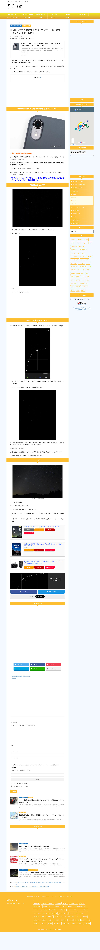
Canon (72, 243)
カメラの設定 (27, 17)
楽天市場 (49, 529)
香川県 (74, 200)
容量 (72, 280)
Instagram (84, 243)
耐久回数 (78, 286)
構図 (87, 283)
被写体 (72, 290)
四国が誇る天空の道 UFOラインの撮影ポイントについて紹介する (32, 886)
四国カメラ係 (11, 900)
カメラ (83, 253)
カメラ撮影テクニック (13, 14)
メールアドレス (15, 752)
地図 (72, 276)
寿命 (83, 280)
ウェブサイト (14, 758)
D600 (78, 243)
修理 (83, 270)
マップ (88, 263)
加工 (87, 273)
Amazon (39, 529)
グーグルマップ (74, 259)
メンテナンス (83, 266)
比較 (72, 286)
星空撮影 (14, 678)
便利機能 (73, 270)
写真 (88, 270)
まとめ (40, 17)
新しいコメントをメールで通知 (20, 783)
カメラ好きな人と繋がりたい (77, 256)
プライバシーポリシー (45, 896)
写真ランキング (82, 305)
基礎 (88, 276)
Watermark (81, 246)
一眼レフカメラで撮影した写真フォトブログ (15, 903)
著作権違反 (85, 286)
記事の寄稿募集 (76, 220)
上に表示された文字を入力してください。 (21, 770)
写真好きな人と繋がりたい (77, 273)
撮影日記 (68, 14)
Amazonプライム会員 (83, 239)
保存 (79, 270)
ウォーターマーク (75, 253)
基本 (83, 276)
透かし (82, 290)
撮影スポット (74, 283)
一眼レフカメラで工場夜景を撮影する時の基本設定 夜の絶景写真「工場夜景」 (41, 872)
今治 (90, 266)
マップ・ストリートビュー (13, 17)
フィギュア (81, 263)
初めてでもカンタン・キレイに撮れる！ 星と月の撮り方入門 (41, 527)
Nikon (90, 243)
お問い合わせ (68, 17)
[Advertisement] (37, 94)
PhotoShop (74, 246)
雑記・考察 (54, 14)
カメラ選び (89, 256)
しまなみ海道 (74, 249)
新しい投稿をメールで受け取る (20, 786)
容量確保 (78, 280)
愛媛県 (74, 197)
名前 (12, 745)
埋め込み (78, 276)
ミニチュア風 (74, 266)
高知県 (74, 203)
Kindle (28, 529)
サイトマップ (54, 17)
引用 (88, 280)
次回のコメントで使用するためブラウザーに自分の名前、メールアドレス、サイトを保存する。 (36, 765)
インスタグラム (83, 249)
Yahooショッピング (29, 532)
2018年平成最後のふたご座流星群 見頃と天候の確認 (34, 846)
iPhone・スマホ (81, 14)
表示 (39, 77)
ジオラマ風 (73, 263)
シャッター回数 (84, 259)
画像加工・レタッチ (40, 14)
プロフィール (36, 896)
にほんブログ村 (81, 310)
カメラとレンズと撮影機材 (27, 14)
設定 (78, 290)
